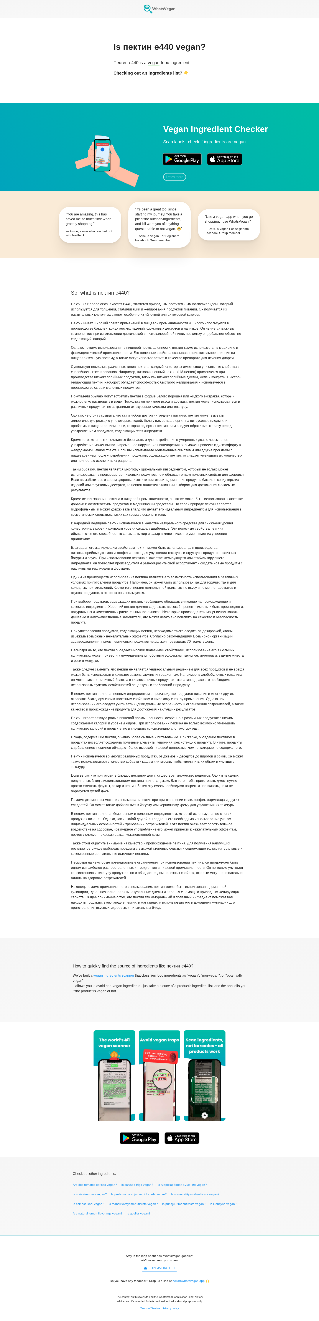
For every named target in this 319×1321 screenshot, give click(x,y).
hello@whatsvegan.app (189, 1281)
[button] (102, 153)
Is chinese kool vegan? (88, 1204)
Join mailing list (162, 1268)
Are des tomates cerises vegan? (95, 1184)
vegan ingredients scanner (113, 975)
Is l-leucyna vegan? (223, 1204)
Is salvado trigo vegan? (137, 1184)
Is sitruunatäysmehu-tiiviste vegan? (195, 1194)
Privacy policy (171, 1308)
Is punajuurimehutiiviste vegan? (184, 1204)
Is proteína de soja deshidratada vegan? (139, 1194)
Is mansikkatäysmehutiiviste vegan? (133, 1204)
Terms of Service (150, 1308)
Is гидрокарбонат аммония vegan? (182, 1184)
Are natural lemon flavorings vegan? (97, 1213)
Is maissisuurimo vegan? (90, 1194)
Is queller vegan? (138, 1213)
